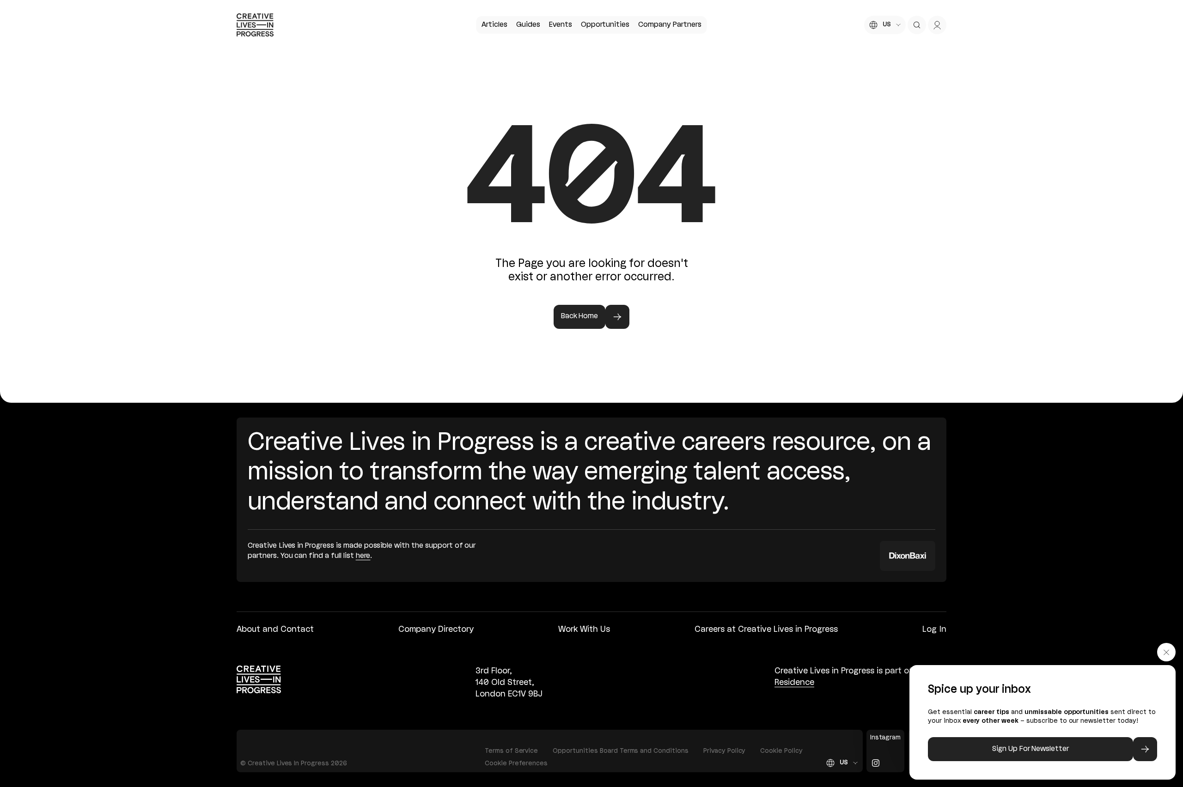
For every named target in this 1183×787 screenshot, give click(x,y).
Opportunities (605, 25)
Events (560, 25)
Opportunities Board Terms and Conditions (621, 751)
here (363, 556)
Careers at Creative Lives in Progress (766, 629)
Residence (794, 682)
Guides (528, 25)
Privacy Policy (724, 751)
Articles (494, 25)
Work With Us (584, 629)
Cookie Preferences (516, 764)
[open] (917, 25)
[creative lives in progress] (255, 24)
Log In (934, 629)
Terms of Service (511, 751)
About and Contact (275, 629)
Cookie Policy (781, 751)
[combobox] (885, 25)
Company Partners (669, 25)
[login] (937, 25)
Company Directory (436, 629)
